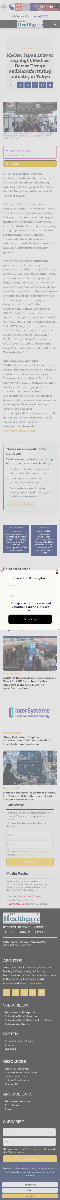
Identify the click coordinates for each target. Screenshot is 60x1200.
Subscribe (30, 619)
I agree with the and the (31, 607)
